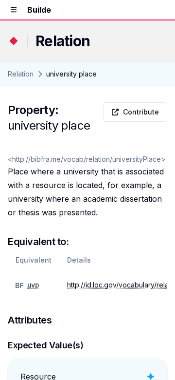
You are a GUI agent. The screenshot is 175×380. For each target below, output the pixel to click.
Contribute (141, 112)
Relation (21, 74)
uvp (33, 285)
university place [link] (71, 74)
